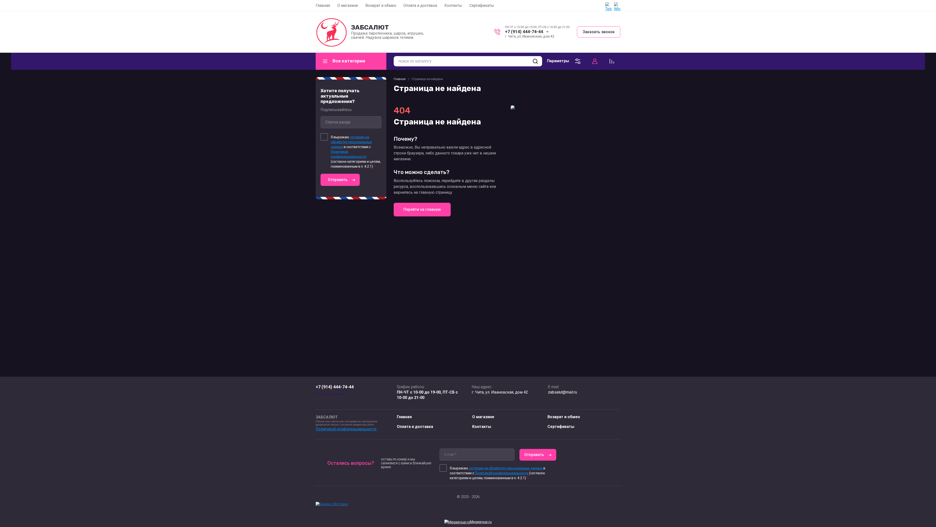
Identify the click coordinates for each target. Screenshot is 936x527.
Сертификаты (481, 5)
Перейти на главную (422, 209)
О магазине (347, 5)
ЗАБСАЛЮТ (370, 27)
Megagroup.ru (481, 522)
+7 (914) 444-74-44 (524, 32)
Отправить (338, 179)
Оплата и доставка (420, 5)
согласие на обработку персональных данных (351, 142)
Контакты (453, 5)
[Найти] (535, 61)
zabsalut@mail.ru (562, 392)
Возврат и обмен (380, 5)
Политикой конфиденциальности (346, 429)
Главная (323, 5)
